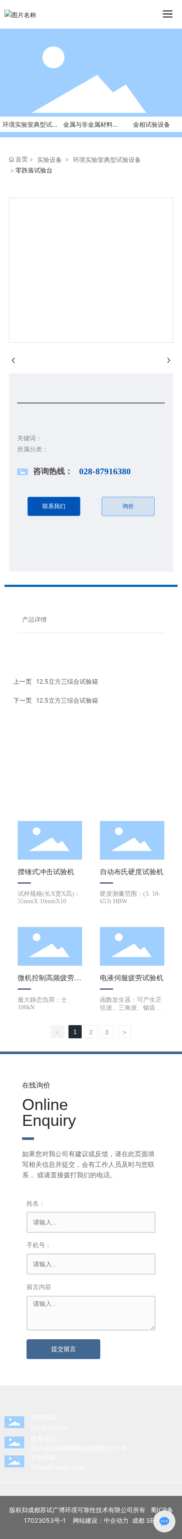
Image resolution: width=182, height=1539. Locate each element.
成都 (138, 1520)
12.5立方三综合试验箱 (67, 700)
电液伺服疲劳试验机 (131, 978)
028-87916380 (105, 471)
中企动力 (116, 1520)
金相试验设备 (151, 124)
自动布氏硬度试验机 (131, 872)
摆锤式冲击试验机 (46, 872)
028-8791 (43, 1428)
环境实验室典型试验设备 (107, 159)
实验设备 (49, 159)
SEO (152, 1520)
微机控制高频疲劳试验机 (49, 981)
